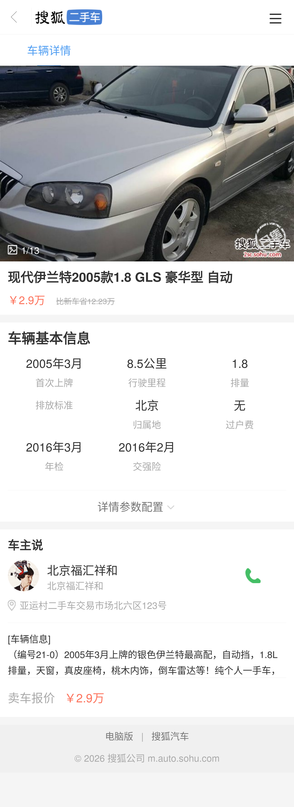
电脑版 (119, 735)
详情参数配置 (130, 506)
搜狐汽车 (170, 735)
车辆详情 (49, 50)
